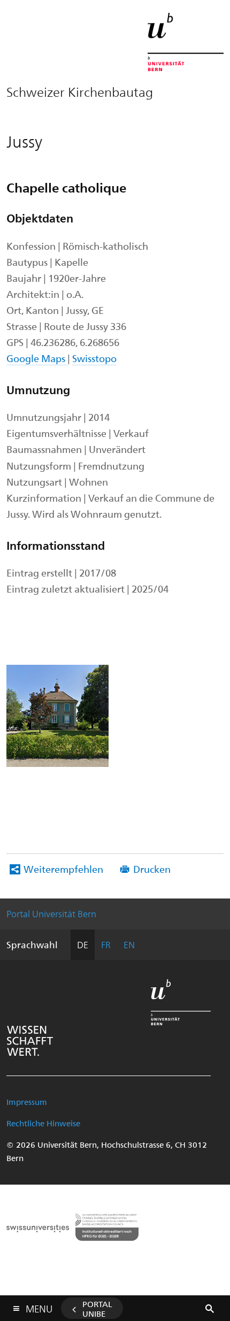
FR (106, 944)
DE (82, 944)
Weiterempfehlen (63, 868)
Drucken (152, 868)
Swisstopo (94, 358)
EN (129, 944)
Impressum (26, 1101)
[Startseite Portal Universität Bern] (186, 42)
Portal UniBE (97, 1309)
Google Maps (36, 358)
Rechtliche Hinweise (43, 1123)
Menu (39, 1306)
